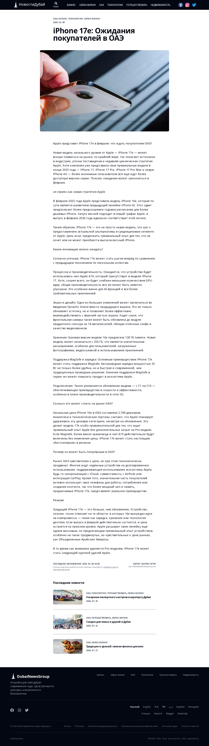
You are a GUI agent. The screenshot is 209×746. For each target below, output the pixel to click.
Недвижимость (160, 5)
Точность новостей (190, 726)
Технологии (115, 5)
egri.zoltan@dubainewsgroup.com (142, 566)
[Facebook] (12, 710)
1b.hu (184, 738)
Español (180, 706)
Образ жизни (87, 5)
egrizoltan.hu (193, 738)
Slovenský (182, 713)
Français (146, 713)
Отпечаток (79, 726)
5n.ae (164, 738)
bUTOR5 (151, 738)
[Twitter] (27, 710)
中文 (156, 706)
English (147, 706)
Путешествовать (136, 5)
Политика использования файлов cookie (139, 726)
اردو (171, 706)
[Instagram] (19, 710)
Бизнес (71, 5)
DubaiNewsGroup (33, 676)
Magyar (170, 713)
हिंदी (163, 706)
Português (193, 706)
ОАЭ (101, 5)
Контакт (67, 726)
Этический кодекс (170, 726)
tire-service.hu (174, 738)
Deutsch (158, 713)
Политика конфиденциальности (103, 726)
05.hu (158, 738)
